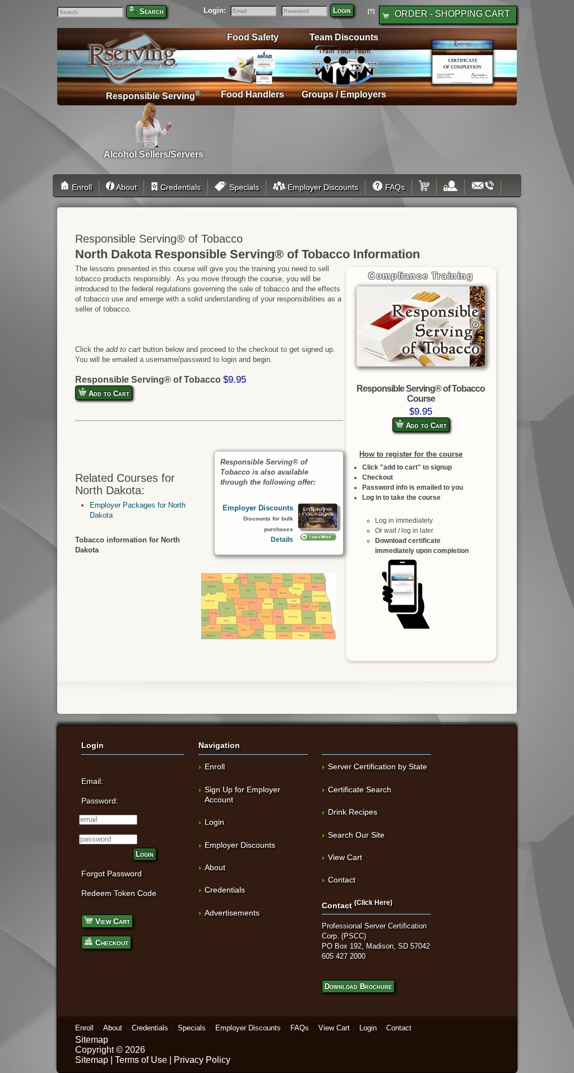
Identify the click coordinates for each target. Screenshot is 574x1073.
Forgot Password (111, 873)
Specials (242, 187)
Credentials (179, 187)
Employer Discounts (321, 187)
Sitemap (91, 1039)
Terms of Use (141, 1060)
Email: (92, 781)
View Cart (111, 921)
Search (152, 11)
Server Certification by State (377, 766)
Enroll (81, 187)
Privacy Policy (202, 1060)
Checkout (110, 942)
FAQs (394, 187)
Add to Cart (425, 425)
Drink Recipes (352, 811)
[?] (371, 11)
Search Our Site (356, 834)
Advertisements (232, 912)
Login (342, 10)
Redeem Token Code (118, 893)
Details (282, 539)
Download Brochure (358, 986)
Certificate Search (359, 789)
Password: (99, 800)
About (125, 187)
